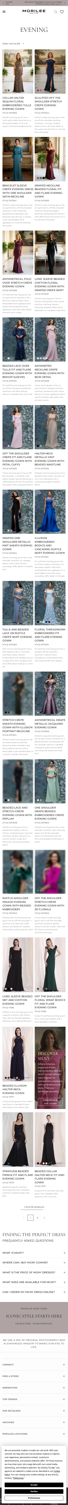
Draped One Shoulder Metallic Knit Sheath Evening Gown (17, 543)
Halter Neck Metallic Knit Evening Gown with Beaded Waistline (49, 459)
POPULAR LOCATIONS (14, 1433)
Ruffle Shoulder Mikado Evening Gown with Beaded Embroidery (16, 904)
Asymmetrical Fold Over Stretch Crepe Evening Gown (17, 282)
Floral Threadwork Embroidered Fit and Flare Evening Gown (50, 635)
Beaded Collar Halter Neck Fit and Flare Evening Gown (49, 1177)
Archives (8, 1422)
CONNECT (8, 1364)
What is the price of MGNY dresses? (28, 1272)
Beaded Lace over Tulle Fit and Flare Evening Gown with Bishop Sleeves (17, 371)
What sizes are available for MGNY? (29, 1282)
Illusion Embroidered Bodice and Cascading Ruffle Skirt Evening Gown (50, 545)
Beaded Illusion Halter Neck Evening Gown (14, 1089)
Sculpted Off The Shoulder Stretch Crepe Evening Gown (48, 103)
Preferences (34, 1498)
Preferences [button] (18, 1478)
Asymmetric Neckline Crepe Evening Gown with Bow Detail (49, 371)
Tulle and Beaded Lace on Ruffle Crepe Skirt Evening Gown (17, 635)
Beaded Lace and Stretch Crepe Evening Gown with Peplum (17, 813)
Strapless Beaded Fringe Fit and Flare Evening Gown (17, 1175)
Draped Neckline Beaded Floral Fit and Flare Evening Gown (49, 191)
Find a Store (10, 1376)
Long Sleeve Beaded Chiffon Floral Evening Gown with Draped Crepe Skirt (50, 284)
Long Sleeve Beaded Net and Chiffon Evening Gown (17, 1000)
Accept (34, 1485)
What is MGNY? (13, 1252)
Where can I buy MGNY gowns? (25, 1262)
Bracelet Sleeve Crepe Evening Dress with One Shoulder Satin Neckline (17, 191)
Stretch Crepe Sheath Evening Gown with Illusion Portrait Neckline (17, 725)
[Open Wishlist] (62, 13)
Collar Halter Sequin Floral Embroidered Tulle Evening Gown (16, 103)
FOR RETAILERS (11, 1410)
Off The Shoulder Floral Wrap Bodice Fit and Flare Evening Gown (50, 1002)
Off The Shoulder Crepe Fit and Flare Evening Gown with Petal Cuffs (17, 459)
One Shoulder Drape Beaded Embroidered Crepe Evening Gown (49, 813)
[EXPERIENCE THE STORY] (50, 1102)
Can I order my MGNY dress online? (28, 1292)
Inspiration (9, 1387)
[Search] (55, 11)
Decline (34, 1491)
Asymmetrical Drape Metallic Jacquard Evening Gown (50, 723)
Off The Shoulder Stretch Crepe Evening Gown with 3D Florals (49, 904)
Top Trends (9, 1399)
